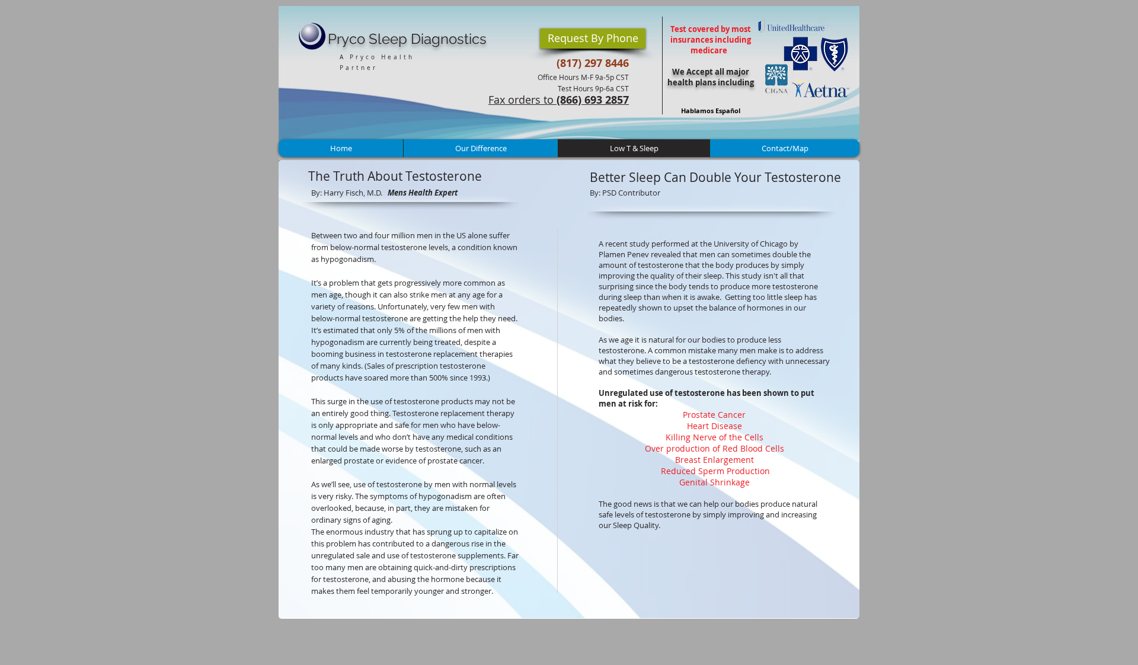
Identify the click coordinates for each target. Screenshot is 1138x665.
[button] (592, 38)
